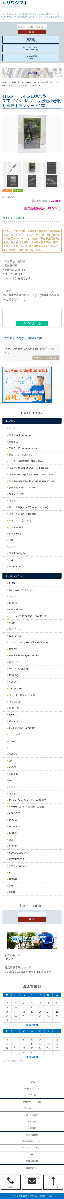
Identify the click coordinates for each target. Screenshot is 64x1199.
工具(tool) (13, 546)
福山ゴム (13, 774)
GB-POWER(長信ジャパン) (22, 590)
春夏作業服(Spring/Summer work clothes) (29, 468)
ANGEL (12, 767)
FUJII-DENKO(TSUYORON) (22, 728)
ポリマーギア (15, 734)
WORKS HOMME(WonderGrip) (24, 655)
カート (32, 1154)
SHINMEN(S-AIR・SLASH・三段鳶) (26, 806)
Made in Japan (16, 566)
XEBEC (13, 846)
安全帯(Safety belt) (18, 553)
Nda (11, 780)
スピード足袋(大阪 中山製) (22, 695)
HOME (4, 82)
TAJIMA (13, 754)
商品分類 (10, 421)
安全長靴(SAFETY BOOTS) (23, 487)
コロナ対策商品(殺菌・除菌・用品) (26, 461)
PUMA (12, 583)
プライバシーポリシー (32, 1148)
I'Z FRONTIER (16, 636)
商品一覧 (16, 82)
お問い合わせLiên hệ (13, 957)
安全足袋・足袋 (16, 494)
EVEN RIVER (15, 609)
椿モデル (13, 721)
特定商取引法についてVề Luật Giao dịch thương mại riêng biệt (28, 969)
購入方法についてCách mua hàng (31, 48)
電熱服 (12, 501)
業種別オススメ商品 (32, 1102)
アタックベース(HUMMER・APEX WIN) (28, 642)
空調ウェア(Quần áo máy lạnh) (24, 448)
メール (32, 1187)
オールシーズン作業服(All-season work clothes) (31, 474)
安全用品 (13, 441)
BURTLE (13, 603)
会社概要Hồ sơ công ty (31, 40)
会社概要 (32, 1128)
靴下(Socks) (15, 533)
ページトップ (53, 1187)
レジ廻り (13, 428)
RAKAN (13, 649)
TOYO (12, 747)
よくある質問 (32, 1115)
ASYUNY (13, 682)
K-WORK (13, 715)
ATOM (12, 623)
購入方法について (32, 1108)
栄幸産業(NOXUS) (18, 866)
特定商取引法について (32, 1141)
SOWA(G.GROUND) (19, 853)
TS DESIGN (15, 688)
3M (10, 761)
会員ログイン (32, 1168)
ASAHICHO (14, 813)
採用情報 (32, 1121)
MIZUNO (13, 820)
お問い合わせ (32, 1135)
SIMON (12, 892)
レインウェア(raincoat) (20, 520)
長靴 (11, 540)
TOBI (11, 560)
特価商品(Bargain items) (20, 435)
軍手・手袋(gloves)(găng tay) (23, 514)
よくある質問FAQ (31, 57)
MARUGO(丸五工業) (19, 668)
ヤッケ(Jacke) (16, 527)
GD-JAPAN (14, 826)
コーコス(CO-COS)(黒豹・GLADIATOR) (28, 616)
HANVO (13, 879)
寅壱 (11, 885)
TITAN (12, 741)
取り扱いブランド (15, 576)
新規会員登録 (32, 1161)
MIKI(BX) (13, 675)
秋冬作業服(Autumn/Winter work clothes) (28, 507)
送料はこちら (8, 197)
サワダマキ (14, 596)
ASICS (12, 787)
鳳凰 (11, 839)
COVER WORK (16, 859)
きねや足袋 (14, 701)
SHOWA (13, 833)
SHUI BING (14, 708)
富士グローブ (15, 629)
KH (10, 872)
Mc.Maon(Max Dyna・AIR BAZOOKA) (27, 800)
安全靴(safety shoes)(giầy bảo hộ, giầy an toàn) (31, 481)
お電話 (10, 1187)
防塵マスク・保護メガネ (21, 454)
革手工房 (13, 793)
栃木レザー (14, 662)
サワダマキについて (32, 1088)
